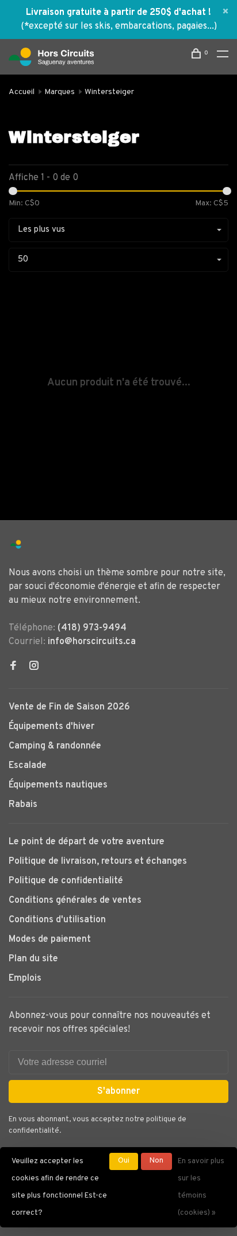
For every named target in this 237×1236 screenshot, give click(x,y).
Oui (123, 1160)
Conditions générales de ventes (75, 900)
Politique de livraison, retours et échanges (98, 861)
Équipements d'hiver (51, 726)
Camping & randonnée (55, 746)
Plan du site (33, 959)
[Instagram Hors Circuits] (34, 667)
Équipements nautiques (58, 785)
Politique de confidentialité (66, 881)
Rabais (23, 804)
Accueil (22, 92)
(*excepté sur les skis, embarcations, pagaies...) (119, 26)
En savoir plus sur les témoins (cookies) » (201, 1187)
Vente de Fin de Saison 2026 (69, 707)
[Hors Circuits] (16, 544)
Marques (59, 92)
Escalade (28, 765)
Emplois (25, 978)
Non (156, 1160)
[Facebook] (13, 667)
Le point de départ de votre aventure (87, 842)
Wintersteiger (109, 92)
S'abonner (118, 1091)
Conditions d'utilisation (57, 920)
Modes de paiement (50, 939)
